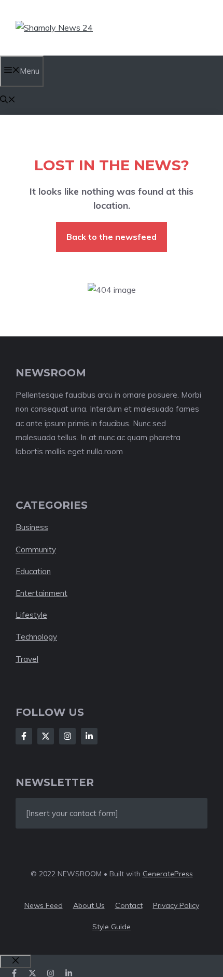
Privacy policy (176, 905)
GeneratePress (168, 873)
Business (32, 527)
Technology (36, 637)
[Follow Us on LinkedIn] (89, 736)
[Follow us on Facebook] (14, 973)
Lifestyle (31, 615)
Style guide (111, 926)
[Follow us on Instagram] (50, 973)
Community (36, 549)
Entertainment (41, 593)
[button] (8, 100)
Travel (27, 659)
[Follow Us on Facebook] (24, 736)
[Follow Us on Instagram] (67, 736)
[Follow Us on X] (45, 736)
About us (89, 905)
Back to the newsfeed (111, 237)
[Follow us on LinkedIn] (69, 973)
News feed (43, 905)
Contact (129, 905)
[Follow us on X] (32, 973)
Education (33, 571)
